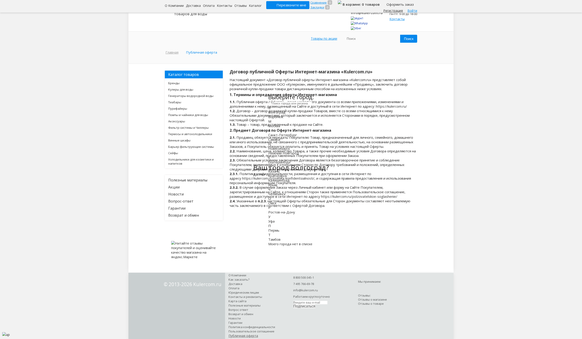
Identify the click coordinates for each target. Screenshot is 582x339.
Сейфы (173, 153)
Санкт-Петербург (282, 135)
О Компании (174, 5)
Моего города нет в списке (290, 244)
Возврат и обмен (183, 215)
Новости (176, 194)
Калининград (279, 180)
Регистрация (393, 10)
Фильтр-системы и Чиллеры (188, 128)
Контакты (224, 5)
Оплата (209, 5)
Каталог (255, 5)
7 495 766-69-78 (303, 284)
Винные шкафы (179, 140)
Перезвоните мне (291, 5)
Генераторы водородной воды (190, 96)
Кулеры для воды (180, 89)
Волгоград (276, 112)
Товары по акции (324, 38)
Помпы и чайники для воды (188, 115)
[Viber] (356, 28)
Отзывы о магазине (372, 299)
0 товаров (371, 4)
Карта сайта (237, 301)
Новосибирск (279, 148)
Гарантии (177, 208)
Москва (274, 126)
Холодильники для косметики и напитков (191, 161)
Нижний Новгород (283, 153)
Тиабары (174, 102)
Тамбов (274, 239)
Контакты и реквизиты (245, 297)
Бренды (174, 83)
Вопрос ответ (238, 310)
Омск (272, 203)
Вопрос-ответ (180, 201)
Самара (274, 139)
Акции (174, 187)
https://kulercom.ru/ (391, 106)
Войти (412, 10)
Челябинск (277, 194)
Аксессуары (176, 121)
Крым (272, 185)
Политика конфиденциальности (251, 327)
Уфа (271, 221)
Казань (274, 171)
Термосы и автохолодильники (190, 134)
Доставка (193, 5)
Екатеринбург (279, 162)
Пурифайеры (177, 108)
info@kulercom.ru (367, 12)
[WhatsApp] (359, 23)
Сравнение (318, 2)
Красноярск (277, 175)
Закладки (317, 7)
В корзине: (352, 4)
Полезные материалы (187, 180)
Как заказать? (238, 279)
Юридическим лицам (243, 292)
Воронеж (275, 116)
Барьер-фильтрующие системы (191, 147)
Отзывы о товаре (371, 304)
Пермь (273, 230)
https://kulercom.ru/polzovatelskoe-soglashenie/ (359, 196)
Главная (172, 52)
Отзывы (240, 5)
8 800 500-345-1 (303, 277)
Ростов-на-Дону (281, 212)
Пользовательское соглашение (251, 331)
